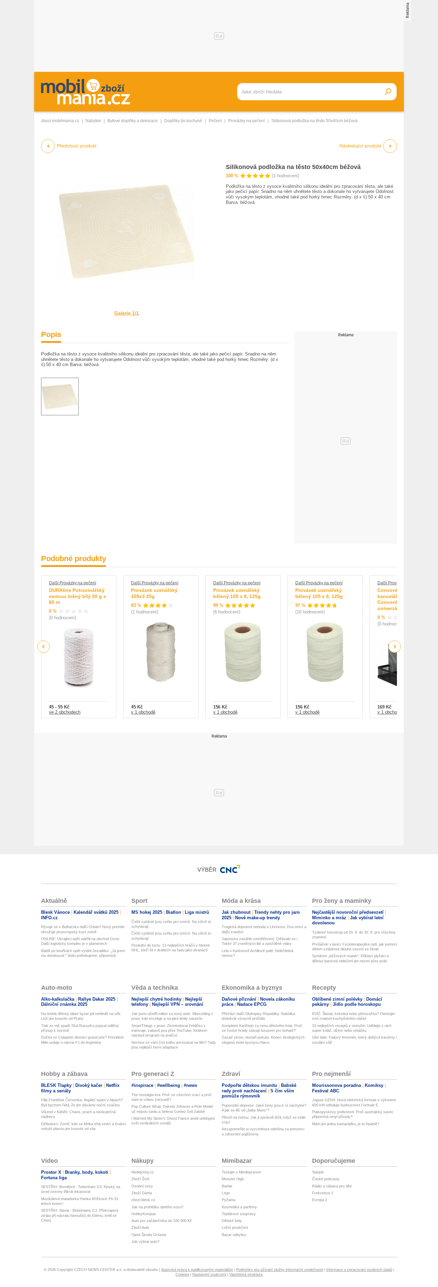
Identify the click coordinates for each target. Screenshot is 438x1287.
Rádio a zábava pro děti (331, 1186)
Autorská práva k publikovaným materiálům (197, 1270)
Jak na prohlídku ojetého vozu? (157, 1207)
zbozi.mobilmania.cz (60, 120)
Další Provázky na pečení (72, 583)
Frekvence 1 (322, 1193)
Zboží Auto (140, 1227)
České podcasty (325, 1179)
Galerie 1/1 (126, 313)
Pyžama (228, 1200)
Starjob (318, 1172)
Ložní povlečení (235, 1227)
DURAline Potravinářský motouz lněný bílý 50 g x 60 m (77, 596)
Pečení (215, 120)
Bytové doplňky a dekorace (132, 120)
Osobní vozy (142, 1186)
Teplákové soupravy (239, 1214)
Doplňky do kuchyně (183, 120)
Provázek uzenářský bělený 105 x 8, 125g (237, 593)
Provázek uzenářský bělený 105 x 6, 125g (319, 593)
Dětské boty (232, 1221)
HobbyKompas (143, 1214)
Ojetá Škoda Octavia (148, 1235)
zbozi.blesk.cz (143, 1200)
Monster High (233, 1179)
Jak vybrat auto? (145, 1241)
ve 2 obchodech (64, 712)
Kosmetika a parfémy (239, 1207)
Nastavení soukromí (209, 1274)
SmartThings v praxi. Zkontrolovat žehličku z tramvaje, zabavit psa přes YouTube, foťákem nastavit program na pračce (169, 1031)
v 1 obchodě (143, 712)
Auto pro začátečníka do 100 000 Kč (161, 1221)
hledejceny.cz (142, 1172)
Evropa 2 (319, 1200)
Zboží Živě (140, 1179)
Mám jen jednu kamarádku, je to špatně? (345, 1124)
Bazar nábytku (234, 1235)
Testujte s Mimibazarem (241, 1172)
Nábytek (93, 120)
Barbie (227, 1186)
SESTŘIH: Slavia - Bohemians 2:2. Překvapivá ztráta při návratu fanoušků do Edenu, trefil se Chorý (79, 1215)
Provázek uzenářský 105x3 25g (154, 593)
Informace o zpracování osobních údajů (359, 1270)
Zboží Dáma (141, 1193)
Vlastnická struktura (245, 1274)
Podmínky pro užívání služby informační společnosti (279, 1270)
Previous (44, 646)
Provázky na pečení (246, 120)
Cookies (182, 1274)
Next (394, 647)
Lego (226, 1193)
